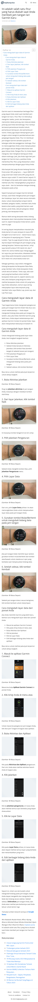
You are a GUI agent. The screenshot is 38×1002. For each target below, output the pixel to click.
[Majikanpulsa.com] (8, 2)
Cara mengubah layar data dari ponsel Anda (16, 86)
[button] (26, 2)
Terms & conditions (14, 995)
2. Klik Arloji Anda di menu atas (16, 95)
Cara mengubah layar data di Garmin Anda (17, 53)
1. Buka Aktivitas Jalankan (14, 62)
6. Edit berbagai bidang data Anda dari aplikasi (17, 105)
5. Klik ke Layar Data (13, 102)
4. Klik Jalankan (11, 99)
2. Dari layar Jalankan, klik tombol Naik (17, 65)
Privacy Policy (26, 992)
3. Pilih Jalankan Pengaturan (15, 69)
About (9, 992)
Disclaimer (16, 992)
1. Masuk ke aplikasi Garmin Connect (15, 91)
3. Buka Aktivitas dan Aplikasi (16, 97)
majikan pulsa (29, 925)
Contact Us (26, 995)
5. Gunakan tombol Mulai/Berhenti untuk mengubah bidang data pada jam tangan (18, 76)
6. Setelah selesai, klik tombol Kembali (16, 82)
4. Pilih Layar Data (12, 71)
